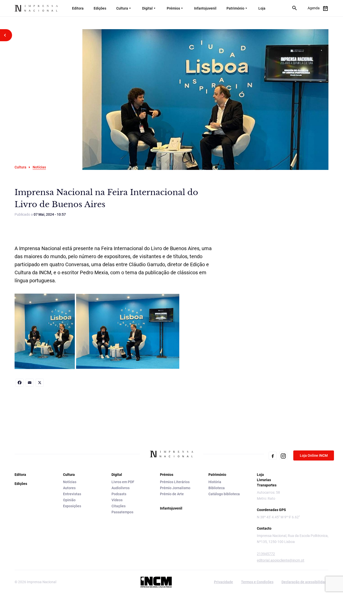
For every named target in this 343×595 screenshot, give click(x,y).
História (214, 482)
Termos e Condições (257, 582)
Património (235, 8)
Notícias (69, 482)
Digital (147, 8)
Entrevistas (72, 494)
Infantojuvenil (205, 8)
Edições (100, 8)
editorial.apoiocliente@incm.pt (280, 560)
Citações (118, 506)
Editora (78, 8)
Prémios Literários (175, 482)
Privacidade (223, 582)
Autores (69, 488)
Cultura (122, 8)
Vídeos (117, 500)
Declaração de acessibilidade (304, 582)
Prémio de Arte (172, 494)
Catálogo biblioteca (224, 494)
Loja (261, 8)
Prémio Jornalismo (175, 488)
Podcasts (118, 494)
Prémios (173, 8)
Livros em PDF (122, 482)
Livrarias (264, 480)
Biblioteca (216, 488)
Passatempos (122, 512)
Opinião (69, 500)
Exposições (72, 506)
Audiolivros (120, 488)
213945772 (266, 554)
